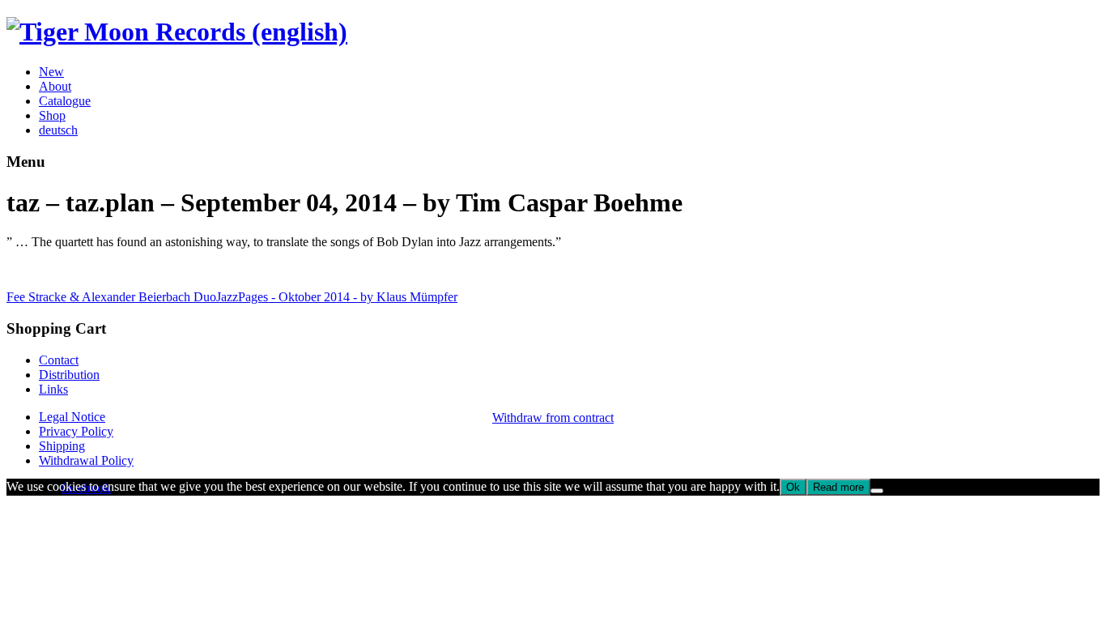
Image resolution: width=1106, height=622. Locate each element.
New (51, 72)
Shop (52, 115)
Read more (838, 487)
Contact (59, 360)
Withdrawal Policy (86, 460)
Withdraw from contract (553, 417)
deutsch (58, 130)
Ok (793, 487)
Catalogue (65, 101)
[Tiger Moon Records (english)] (176, 31)
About (55, 86)
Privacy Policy (76, 431)
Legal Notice (72, 417)
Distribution (69, 374)
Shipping (62, 446)
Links (53, 389)
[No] (876, 490)
